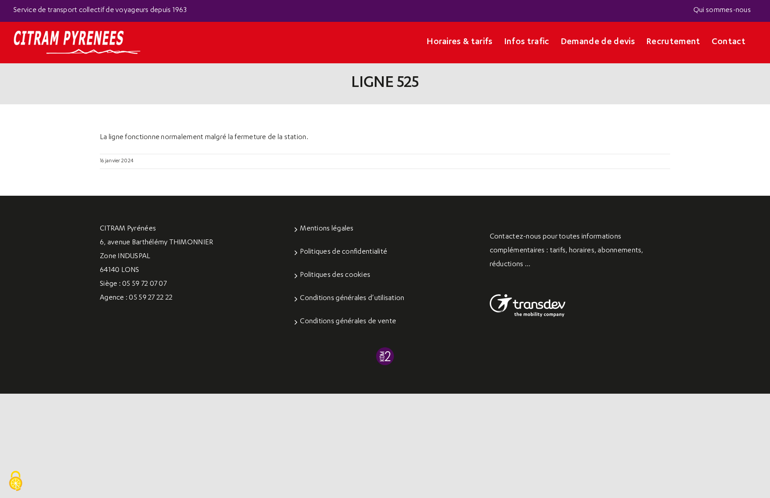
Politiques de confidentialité (343, 252)
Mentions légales (326, 229)
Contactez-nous (515, 237)
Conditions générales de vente (348, 322)
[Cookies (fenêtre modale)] (15, 481)
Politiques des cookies (335, 276)
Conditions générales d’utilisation (352, 299)
